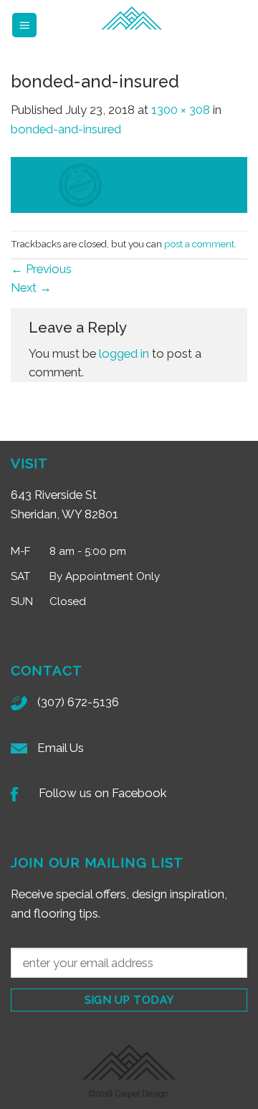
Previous (41, 269)
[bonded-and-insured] (129, 183)
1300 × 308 (180, 110)
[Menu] (24, 25)
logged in (124, 353)
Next (31, 287)
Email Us (60, 748)
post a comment (199, 243)
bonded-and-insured (66, 129)
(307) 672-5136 (78, 702)
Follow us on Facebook (102, 793)
